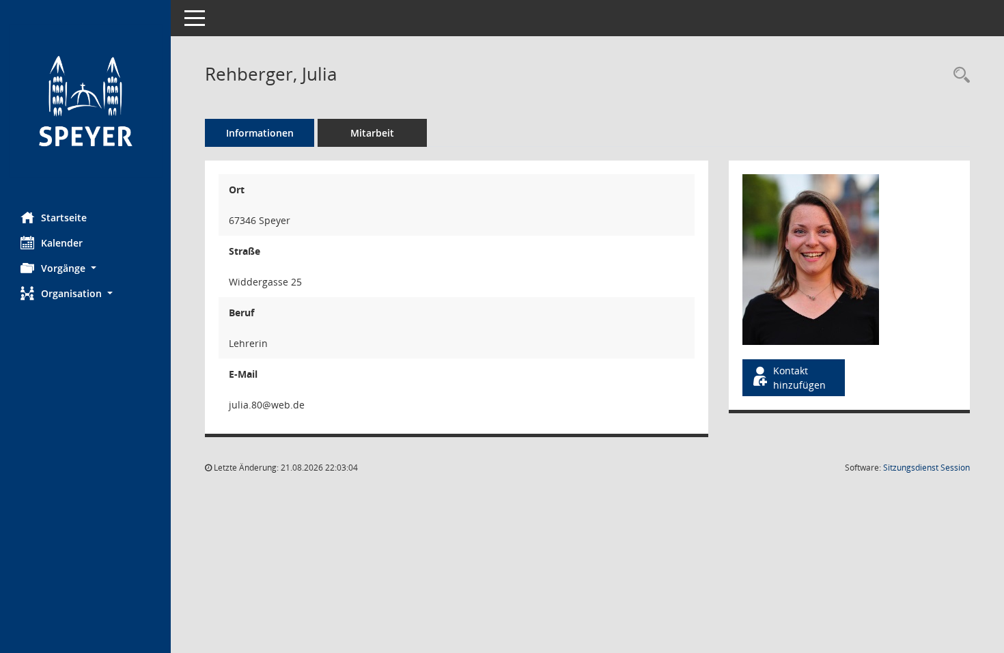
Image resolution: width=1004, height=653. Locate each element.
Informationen (260, 132)
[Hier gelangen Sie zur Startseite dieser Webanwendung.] (85, 101)
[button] (85, 268)
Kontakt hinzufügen (799, 377)
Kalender (62, 242)
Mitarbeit (372, 132)
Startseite (64, 217)
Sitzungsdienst (926, 467)
